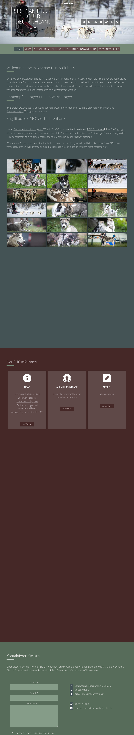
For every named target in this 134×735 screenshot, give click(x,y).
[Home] (83, 21)
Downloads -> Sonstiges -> (28, 129)
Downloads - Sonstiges (31, 107)
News (28, 49)
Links (74, 49)
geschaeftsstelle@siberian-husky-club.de (93, 708)
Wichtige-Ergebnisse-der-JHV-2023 (27, 412)
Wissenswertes (109, 49)
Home (18, 49)
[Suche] (117, 21)
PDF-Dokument (95, 129)
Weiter (29, 424)
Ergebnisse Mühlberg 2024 (27, 394)
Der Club (40, 49)
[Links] (106, 21)
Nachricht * (34, 703)
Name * (34, 682)
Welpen (64, 49)
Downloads (88, 49)
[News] (100, 21)
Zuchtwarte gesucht (27, 397)
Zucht (52, 49)
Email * (34, 693)
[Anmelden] (112, 21)
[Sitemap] (95, 21)
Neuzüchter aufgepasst (27, 401)
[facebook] (89, 21)
